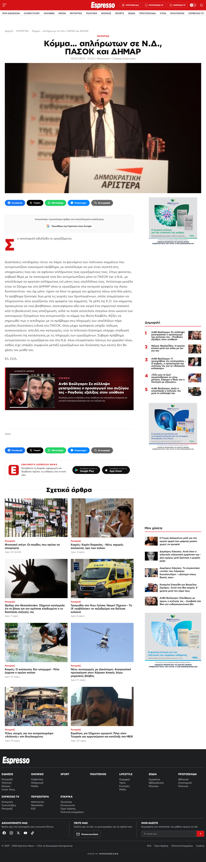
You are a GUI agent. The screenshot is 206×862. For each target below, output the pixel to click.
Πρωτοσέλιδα (187, 774)
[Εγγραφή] (200, 834)
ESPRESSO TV (196, 13)
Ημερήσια (154, 779)
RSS (33, 808)
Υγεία (122, 782)
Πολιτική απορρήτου (72, 811)
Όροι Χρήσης (68, 808)
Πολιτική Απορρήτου (182, 846)
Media (34, 786)
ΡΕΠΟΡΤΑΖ (76, 13)
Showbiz (37, 774)
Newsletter (37, 805)
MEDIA (62, 13)
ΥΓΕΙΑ (163, 13)
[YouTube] (25, 832)
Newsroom (103, 58)
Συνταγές (124, 786)
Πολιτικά (183, 786)
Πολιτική (6, 782)
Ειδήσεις (7, 774)
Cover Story (8, 789)
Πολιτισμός (98, 774)
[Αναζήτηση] (201, 5)
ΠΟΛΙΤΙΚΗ (91, 13)
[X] (18, 832)
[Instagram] (11, 832)
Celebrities (37, 779)
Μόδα (122, 789)
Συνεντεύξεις (9, 805)
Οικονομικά (185, 782)
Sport (65, 774)
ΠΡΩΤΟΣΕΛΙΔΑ (147, 13)
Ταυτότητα (66, 801)
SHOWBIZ (49, 13)
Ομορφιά (124, 779)
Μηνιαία (154, 786)
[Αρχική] (16, 760)
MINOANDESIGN (108, 854)
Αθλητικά (183, 779)
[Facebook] (4, 832)
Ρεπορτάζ (7, 779)
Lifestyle (125, 774)
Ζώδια (153, 774)
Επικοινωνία (68, 805)
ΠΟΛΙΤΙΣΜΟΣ (177, 13)
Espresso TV (10, 796)
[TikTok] (32, 832)
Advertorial (37, 801)
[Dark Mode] (193, 5)
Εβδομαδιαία (156, 782)
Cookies (200, 846)
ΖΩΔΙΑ (131, 13)
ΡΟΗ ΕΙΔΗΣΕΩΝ (11, 13)
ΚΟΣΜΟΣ (106, 13)
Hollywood (37, 782)
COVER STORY (32, 13)
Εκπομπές (7, 801)
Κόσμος (6, 786)
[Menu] (4, 5)
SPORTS (119, 13)
